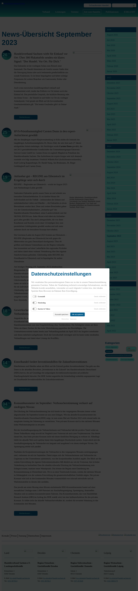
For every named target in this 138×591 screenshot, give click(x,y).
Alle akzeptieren (77, 314)
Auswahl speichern (61, 314)
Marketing (42, 303)
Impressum (73, 319)
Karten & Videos (44, 309)
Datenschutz (65, 319)
